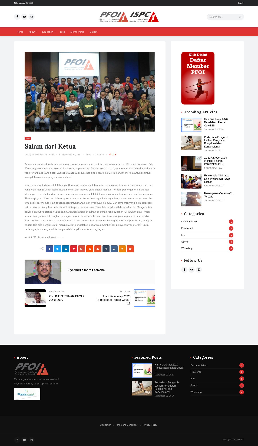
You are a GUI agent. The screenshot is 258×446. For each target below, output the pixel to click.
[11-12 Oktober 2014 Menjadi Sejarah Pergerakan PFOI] (191, 163)
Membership (77, 31)
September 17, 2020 (71, 154)
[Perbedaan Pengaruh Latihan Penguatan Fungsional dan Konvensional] (191, 143)
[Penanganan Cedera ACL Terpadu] (191, 199)
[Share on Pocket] (130, 248)
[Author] (31, 369)
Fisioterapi (206, 228)
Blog (62, 31)
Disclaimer (105, 425)
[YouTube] (24, 17)
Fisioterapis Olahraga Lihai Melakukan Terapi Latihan (217, 178)
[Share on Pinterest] (73, 248)
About (32, 31)
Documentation (206, 221)
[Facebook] (17, 17)
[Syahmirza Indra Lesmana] (43, 272)
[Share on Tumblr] (106, 248)
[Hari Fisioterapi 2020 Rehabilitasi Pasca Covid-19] (191, 125)
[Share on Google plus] (81, 248)
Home (20, 31)
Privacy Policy (150, 425)
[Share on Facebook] (49, 248)
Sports (206, 241)
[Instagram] (31, 17)
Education (48, 31)
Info (28, 138)
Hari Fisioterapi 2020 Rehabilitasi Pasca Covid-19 (113, 300)
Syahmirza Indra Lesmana (41, 154)
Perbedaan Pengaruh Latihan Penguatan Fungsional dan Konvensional (216, 142)
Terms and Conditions (126, 425)
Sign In (241, 3)
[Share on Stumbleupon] (97, 248)
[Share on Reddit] (89, 248)
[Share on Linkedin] (65, 248)
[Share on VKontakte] (114, 248)
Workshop (206, 248)
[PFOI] (129, 16)
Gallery (93, 31)
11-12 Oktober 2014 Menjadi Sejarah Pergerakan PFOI (215, 160)
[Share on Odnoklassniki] (122, 248)
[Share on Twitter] (57, 248)
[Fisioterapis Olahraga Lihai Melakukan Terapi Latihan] (191, 181)
